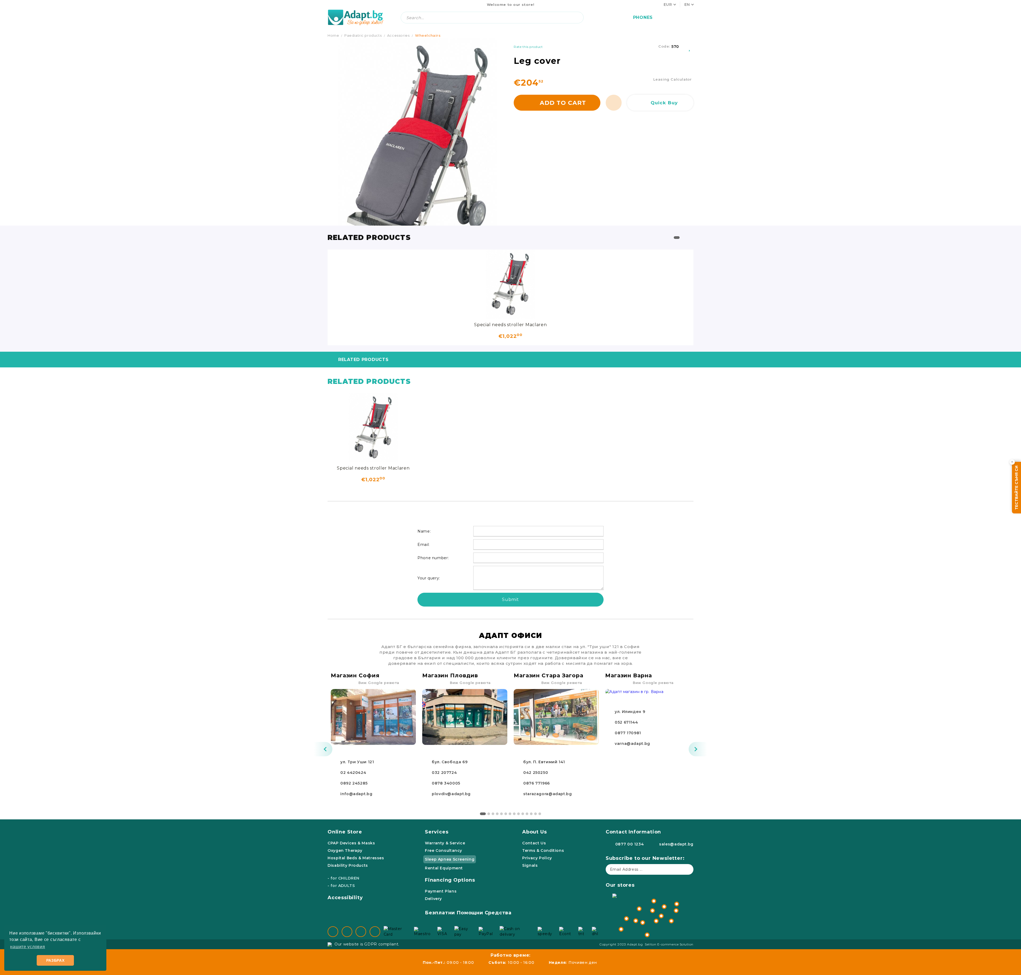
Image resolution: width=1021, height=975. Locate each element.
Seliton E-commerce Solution (669, 944)
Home (333, 35)
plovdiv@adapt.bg (451, 793)
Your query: (428, 578)
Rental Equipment (444, 868)
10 (522, 813)
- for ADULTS (341, 885)
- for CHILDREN (343, 878)
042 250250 (535, 772)
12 (531, 813)
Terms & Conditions (543, 850)
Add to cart (563, 102)
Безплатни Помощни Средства (468, 913)
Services (436, 832)
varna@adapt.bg (632, 743)
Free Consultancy (443, 850)
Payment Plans (441, 891)
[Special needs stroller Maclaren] (510, 284)
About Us (534, 832)
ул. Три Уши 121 (357, 762)
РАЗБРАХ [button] (55, 960)
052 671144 (626, 722)
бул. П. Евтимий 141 (544, 762)
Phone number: (433, 557)
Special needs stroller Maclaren (510, 324)
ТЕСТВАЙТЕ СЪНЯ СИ (1016, 488)
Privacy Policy (537, 858)
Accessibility (345, 898)
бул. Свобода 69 (449, 762)
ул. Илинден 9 (630, 711)
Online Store (345, 832)
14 (539, 813)
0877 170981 (628, 733)
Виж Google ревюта (378, 683)
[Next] (698, 749)
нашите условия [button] (27, 946)
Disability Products (348, 865)
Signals (530, 865)
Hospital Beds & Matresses (356, 858)
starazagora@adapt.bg (547, 793)
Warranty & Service (445, 843)
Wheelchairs (428, 35)
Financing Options (450, 880)
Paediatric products (363, 35)
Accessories (398, 35)
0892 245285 (354, 783)
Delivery (433, 898)
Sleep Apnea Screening (449, 859)
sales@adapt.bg (676, 844)
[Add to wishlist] (690, 46)
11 (527, 813)
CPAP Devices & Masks (351, 843)
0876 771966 (536, 783)
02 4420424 (353, 772)
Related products (363, 359)
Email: (423, 544)
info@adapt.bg (356, 793)
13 (535, 813)
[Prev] (323, 749)
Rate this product (528, 47)
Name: (424, 531)
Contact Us (534, 843)
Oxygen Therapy (345, 850)
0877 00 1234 (629, 844)
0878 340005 (446, 783)
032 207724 (444, 772)
